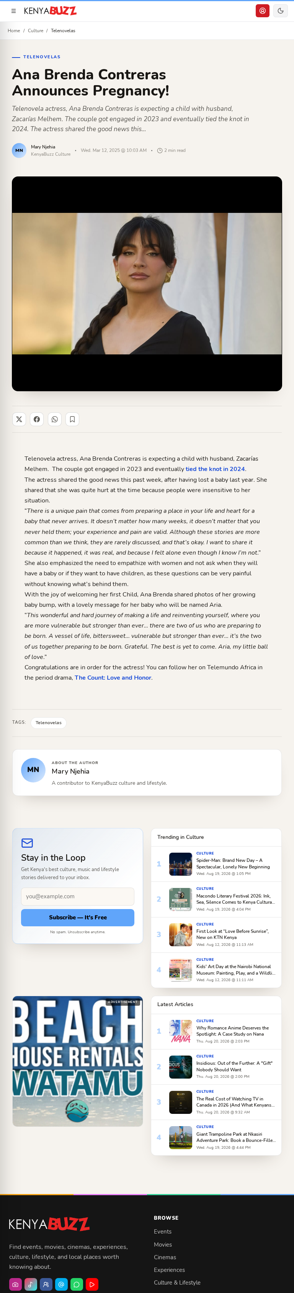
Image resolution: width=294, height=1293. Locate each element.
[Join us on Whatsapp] (76, 1284)
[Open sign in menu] (263, 10)
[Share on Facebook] (37, 419)
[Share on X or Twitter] (19, 419)
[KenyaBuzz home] (49, 1224)
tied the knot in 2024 (215, 469)
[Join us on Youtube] (92, 1284)
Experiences (169, 1270)
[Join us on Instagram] (15, 1284)
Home (14, 30)
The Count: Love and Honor (113, 678)
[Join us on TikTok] (30, 1284)
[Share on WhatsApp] (55, 419)
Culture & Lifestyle (177, 1282)
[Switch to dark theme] (280, 10)
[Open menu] (13, 10)
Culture (35, 30)
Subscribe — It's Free (78, 917)
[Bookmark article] (72, 419)
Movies (163, 1245)
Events (163, 1231)
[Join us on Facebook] (46, 1284)
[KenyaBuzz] (50, 11)
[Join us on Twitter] (61, 1284)
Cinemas (165, 1257)
